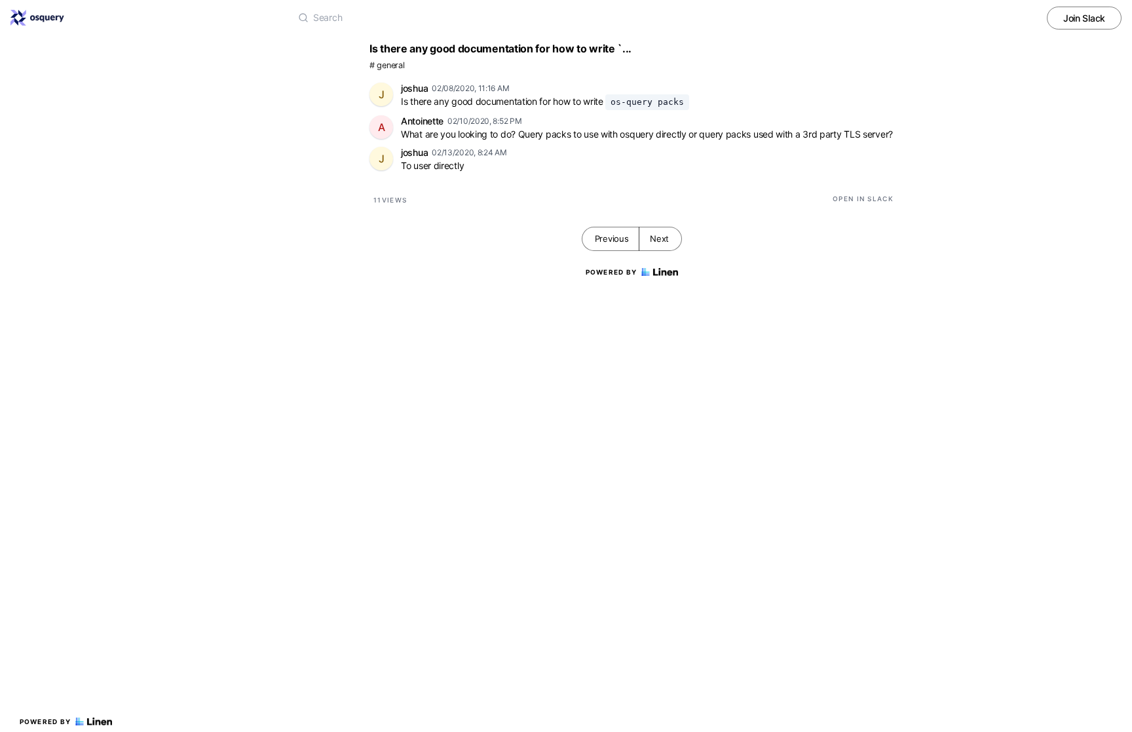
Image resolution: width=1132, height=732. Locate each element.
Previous (612, 238)
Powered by (45, 721)
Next (659, 238)
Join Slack (1084, 18)
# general (386, 65)
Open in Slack (863, 198)
